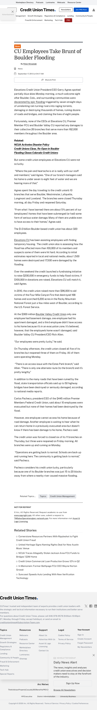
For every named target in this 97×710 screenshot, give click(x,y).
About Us (43, 635)
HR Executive (26, 696)
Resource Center (74, 2)
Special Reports (7, 674)
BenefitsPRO (41, 690)
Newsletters (66, 10)
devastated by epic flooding (29, 101)
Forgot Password (85, 643)
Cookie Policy (64, 635)
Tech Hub (4, 670)
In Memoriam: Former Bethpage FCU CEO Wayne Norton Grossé (46, 568)
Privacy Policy (64, 643)
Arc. (25, 703)
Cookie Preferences (80, 703)
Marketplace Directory (24, 2)
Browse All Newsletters (64, 690)
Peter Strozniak (30, 64)
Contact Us (44, 650)
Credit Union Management (6, 636)
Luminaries (50, 2)
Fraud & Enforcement (9, 662)
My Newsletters (85, 647)
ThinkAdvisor (13, 690)
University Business (68, 696)
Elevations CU (22, 240)
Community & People (9, 658)
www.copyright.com (22, 515)
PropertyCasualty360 (27, 690)
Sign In (81, 635)
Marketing (4, 666)
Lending (3, 653)
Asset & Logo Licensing (45, 645)
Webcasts (61, 2)
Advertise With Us (47, 639)
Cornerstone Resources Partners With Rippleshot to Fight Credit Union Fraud (47, 538)
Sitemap (23, 659)
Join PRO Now (81, 10)
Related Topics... (28, 496)
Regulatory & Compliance (6, 648)
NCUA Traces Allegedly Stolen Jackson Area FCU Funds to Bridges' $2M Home (47, 555)
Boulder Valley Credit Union (51, 314)
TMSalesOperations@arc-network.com (31, 518)
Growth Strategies (8, 642)
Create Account (85, 639)
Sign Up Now (73, 683)
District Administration (46, 696)
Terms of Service (65, 639)
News (17, 46)
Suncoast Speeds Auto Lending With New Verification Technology (45, 576)
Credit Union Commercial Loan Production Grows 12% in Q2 (49, 561)
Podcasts (39, 2)
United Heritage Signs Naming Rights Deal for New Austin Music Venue (47, 546)
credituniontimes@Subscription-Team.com (20, 622)
